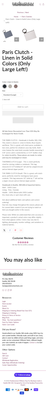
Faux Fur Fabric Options (10, 322)
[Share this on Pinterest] (15, 230)
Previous (20, 12)
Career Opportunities (9, 365)
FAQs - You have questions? (11, 320)
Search (4, 353)
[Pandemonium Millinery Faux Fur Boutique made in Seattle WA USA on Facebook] (6, 291)
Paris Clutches (27, 16)
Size (3, 91)
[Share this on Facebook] (10, 230)
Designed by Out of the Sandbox (24, 383)
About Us (5, 308)
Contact (5, 358)
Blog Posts (5, 318)
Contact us (33, 342)
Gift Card (5, 356)
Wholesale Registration (10, 360)
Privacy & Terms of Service (11, 315)
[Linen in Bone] (10, 86)
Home (16, 16)
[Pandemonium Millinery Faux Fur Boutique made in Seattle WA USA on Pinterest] (11, 291)
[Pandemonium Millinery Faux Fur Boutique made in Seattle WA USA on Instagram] (8, 291)
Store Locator (7, 304)
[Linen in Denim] (4, 86)
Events (4, 306)
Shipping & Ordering (9, 313)
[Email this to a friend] (21, 230)
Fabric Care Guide (8, 325)
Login (4, 301)
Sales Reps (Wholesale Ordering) (13, 363)
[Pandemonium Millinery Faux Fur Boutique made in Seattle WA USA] (23, 4)
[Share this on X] (4, 230)
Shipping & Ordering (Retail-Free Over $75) (17, 311)
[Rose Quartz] (15, 86)
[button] (23, 113)
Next (27, 12)
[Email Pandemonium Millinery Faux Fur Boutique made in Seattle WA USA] (3, 291)
